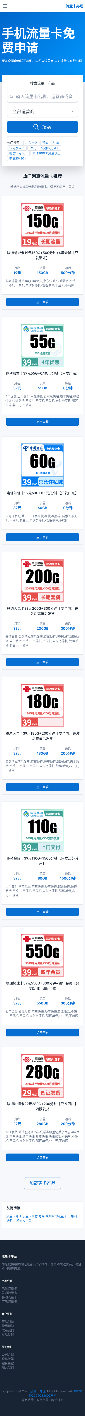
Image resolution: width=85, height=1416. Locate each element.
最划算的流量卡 (56, 1216)
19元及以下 (17, 148)
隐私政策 (8, 1359)
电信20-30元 (18, 158)
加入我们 (8, 1367)
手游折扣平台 (22, 1220)
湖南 (45, 142)
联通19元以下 (50, 148)
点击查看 (42, 302)
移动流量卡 (9, 1297)
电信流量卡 (9, 1288)
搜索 (46, 126)
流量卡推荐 (30, 1216)
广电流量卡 (9, 1301)
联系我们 (8, 1330)
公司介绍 (8, 1354)
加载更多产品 (42, 1183)
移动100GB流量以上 (46, 153)
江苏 (56, 142)
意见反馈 (8, 1334)
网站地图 (57, 1400)
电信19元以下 (18, 153)
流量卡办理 (14, 1216)
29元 (32, 148)
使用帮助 (8, 1326)
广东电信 (31, 142)
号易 (42, 1216)
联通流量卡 (9, 1293)
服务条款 (8, 1363)
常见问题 (8, 1321)
